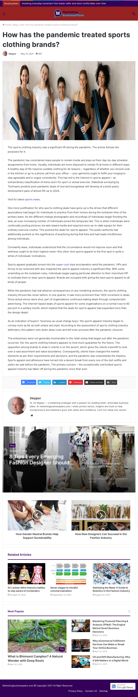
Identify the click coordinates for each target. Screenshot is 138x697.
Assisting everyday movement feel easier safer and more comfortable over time (64, 3)
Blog (15, 24)
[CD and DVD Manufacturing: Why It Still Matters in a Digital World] (81, 661)
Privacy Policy (75, 691)
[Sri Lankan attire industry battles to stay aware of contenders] (26, 573)
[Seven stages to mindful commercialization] (69, 573)
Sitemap (103, 691)
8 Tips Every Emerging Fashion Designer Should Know (39, 459)
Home (8, 24)
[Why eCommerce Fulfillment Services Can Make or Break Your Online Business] (81, 645)
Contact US (91, 691)
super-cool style (65, 264)
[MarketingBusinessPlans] (69, 13)
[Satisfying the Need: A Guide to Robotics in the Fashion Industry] (111, 573)
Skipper (12, 53)
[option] (69, 458)
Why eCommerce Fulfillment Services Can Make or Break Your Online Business (109, 644)
